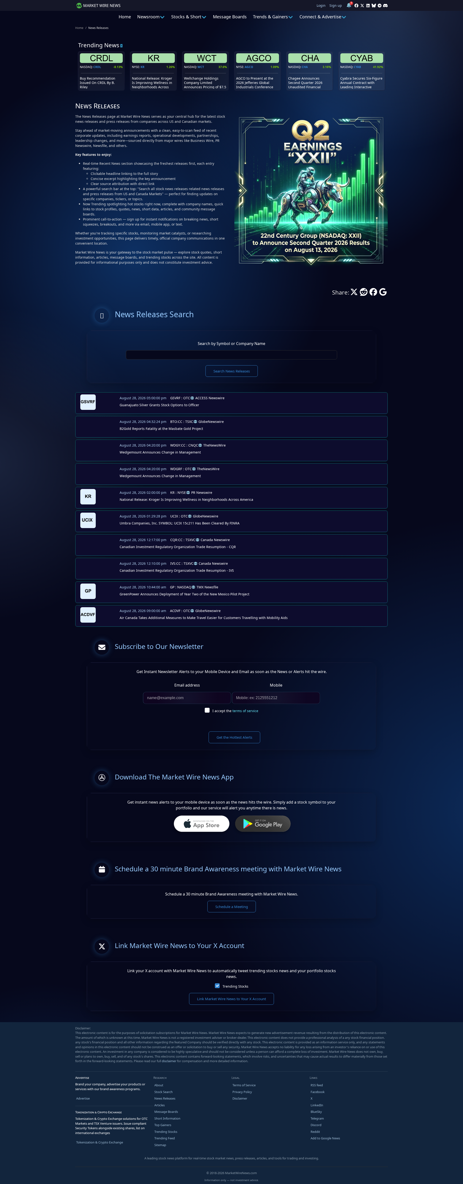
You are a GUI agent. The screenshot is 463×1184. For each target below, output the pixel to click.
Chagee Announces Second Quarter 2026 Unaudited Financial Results (305, 85)
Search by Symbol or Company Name (231, 343)
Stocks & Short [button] (186, 17)
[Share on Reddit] (363, 293)
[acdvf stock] (87, 614)
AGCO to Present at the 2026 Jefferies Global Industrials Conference (254, 82)
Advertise (83, 1098)
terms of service (245, 711)
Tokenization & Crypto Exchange (99, 1142)
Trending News (98, 45)
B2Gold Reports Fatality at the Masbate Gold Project (161, 428)
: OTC (180, 398)
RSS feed (317, 1085)
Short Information (167, 1118)
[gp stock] (87, 590)
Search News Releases (231, 371)
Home (125, 17)
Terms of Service (244, 1085)
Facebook (318, 1092)
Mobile (276, 685)
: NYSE (178, 492)
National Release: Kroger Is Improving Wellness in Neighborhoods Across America (152, 85)
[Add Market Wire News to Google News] (383, 293)
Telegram (317, 1118)
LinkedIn (317, 1105)
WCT (200, 67)
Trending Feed (164, 1138)
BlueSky (316, 1111)
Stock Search (163, 1092)
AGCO (249, 67)
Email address (187, 685)
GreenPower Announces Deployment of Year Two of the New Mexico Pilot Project (184, 594)
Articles (159, 1105)
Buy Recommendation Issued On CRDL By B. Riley (97, 82)
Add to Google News (325, 1138)
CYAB (357, 67)
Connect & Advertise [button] (320, 17)
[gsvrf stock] (87, 401)
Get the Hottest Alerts (234, 737)
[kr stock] (87, 496)
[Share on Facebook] (373, 293)
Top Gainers (162, 1125)
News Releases (164, 1098)
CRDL (97, 67)
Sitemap (160, 1145)
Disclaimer (239, 1098)
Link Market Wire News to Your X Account (231, 998)
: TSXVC (182, 539)
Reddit (315, 1131)
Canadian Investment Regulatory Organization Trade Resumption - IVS (177, 570)
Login (321, 5)
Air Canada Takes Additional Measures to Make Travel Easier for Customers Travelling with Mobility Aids (204, 617)
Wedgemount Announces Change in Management (160, 452)
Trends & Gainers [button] (270, 17)
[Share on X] (354, 293)
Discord (316, 1125)
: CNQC (184, 445)
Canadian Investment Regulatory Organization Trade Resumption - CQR (178, 546)
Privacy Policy (242, 1092)
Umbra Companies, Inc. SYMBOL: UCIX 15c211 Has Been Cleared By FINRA (179, 523)
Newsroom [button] (148, 17)
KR (142, 67)
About (158, 1085)
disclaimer (169, 1061)
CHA (305, 67)
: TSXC (181, 421)
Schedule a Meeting (231, 906)
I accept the (235, 711)
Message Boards (230, 17)
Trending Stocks (235, 986)
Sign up (335, 5)
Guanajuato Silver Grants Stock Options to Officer (159, 405)
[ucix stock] (87, 520)
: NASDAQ (180, 587)
